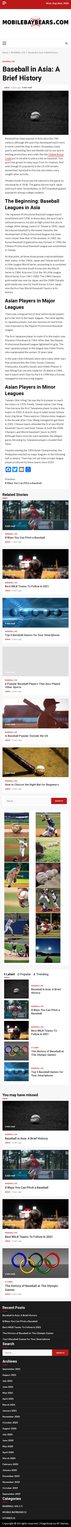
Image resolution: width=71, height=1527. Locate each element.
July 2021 (7, 1380)
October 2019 (10, 1488)
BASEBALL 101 (8, 61)
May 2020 (7, 1446)
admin (7, 87)
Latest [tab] (10, 974)
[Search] (66, 43)
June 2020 (7, 1440)
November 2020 (11, 1416)
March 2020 (8, 1458)
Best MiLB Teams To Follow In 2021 (35, 564)
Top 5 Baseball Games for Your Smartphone (35, 613)
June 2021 (7, 1386)
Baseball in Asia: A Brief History (16, 989)
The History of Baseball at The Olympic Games (16, 1051)
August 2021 (9, 1374)
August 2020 (9, 1428)
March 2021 (8, 1404)
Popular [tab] (25, 974)
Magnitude (46, 1523)
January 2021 (9, 1410)
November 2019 (11, 1482)
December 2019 (10, 1476)
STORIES (35, 1047)
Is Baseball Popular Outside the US (35, 713)
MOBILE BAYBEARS (12, 1512)
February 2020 (10, 1464)
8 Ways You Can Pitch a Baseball (23, 480)
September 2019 (11, 1493)
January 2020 (9, 1470)
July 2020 (7, 1434)
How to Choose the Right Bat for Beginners (35, 762)
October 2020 (10, 1422)
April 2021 (8, 1398)
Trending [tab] (42, 974)
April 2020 (8, 1452)
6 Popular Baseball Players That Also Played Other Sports (35, 661)
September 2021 (11, 1369)
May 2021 (7, 1392)
